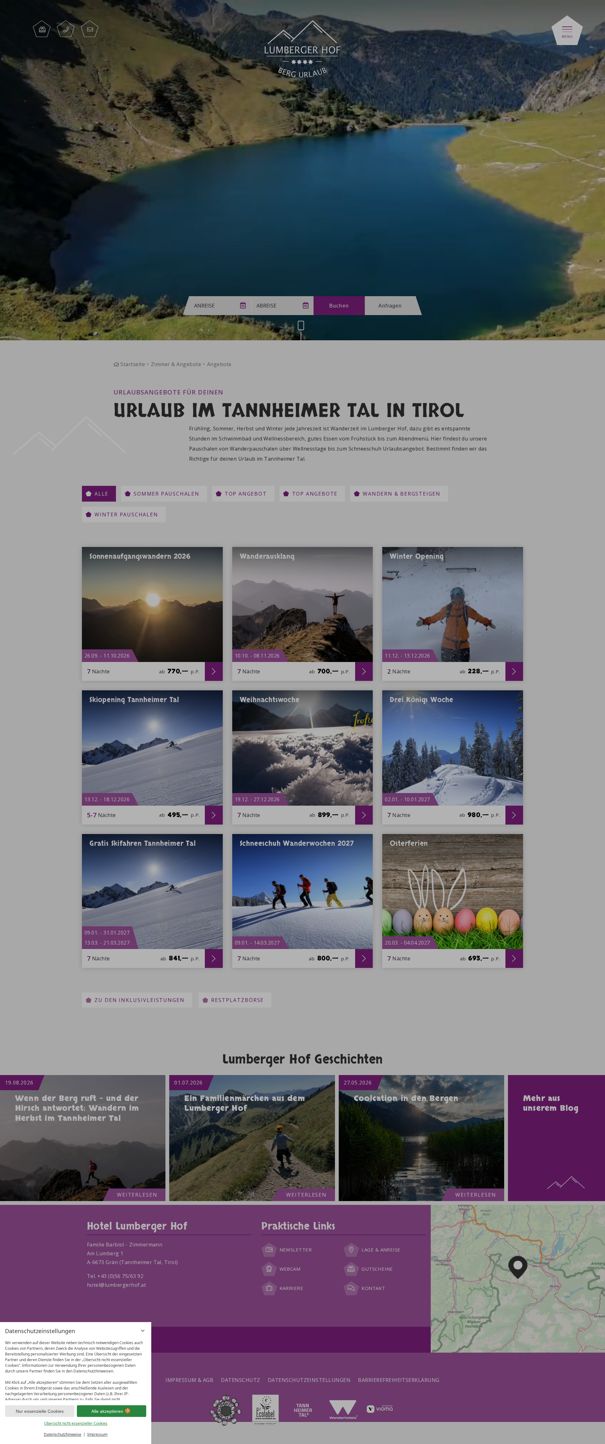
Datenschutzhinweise (62, 1434)
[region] (75, 1369)
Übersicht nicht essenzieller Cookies (75, 1423)
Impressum (97, 1434)
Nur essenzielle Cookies (40, 1411)
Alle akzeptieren (107, 1411)
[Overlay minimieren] (142, 1330)
